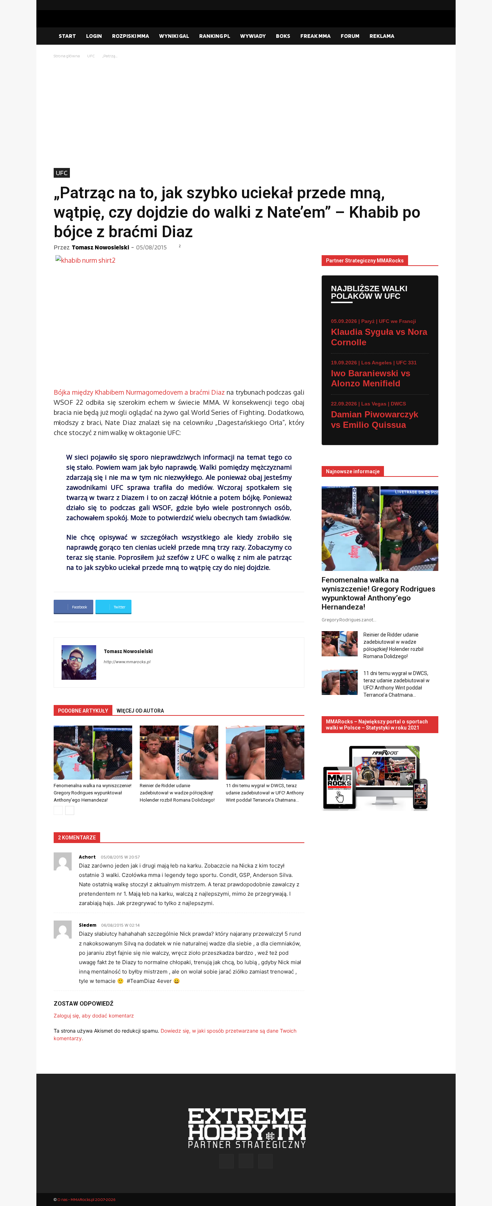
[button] (429, 36)
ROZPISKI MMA (130, 35)
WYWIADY (253, 35)
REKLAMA (382, 35)
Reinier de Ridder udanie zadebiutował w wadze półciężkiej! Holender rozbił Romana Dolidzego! (177, 793)
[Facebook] (409, 5)
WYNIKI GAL (174, 35)
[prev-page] (58, 810)
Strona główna (67, 55)
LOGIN (94, 35)
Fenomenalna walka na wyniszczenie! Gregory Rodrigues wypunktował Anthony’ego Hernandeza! (92, 793)
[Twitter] (433, 5)
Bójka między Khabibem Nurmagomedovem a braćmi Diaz (139, 392)
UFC (91, 55)
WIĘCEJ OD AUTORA (140, 711)
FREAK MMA (315, 35)
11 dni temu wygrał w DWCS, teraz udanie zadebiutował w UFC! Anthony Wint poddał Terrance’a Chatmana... (265, 793)
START (67, 35)
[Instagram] (421, 5)
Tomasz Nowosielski (100, 247)
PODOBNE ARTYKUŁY (83, 711)
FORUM (350, 35)
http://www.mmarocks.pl (127, 661)
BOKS (283, 35)
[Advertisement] (246, 113)
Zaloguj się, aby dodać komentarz (94, 1015)
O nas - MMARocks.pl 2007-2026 (86, 1199)
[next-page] (69, 810)
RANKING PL (214, 35)
